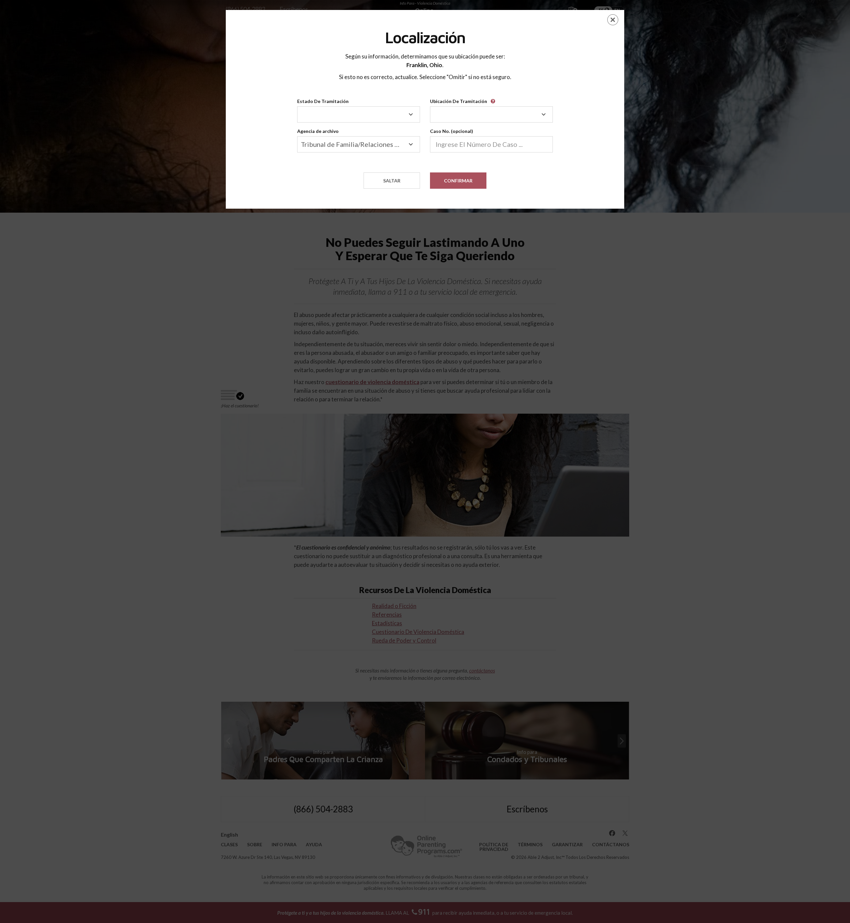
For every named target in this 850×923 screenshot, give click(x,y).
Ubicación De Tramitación (458, 101)
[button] (494, 99)
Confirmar (458, 180)
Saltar (391, 180)
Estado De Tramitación (323, 101)
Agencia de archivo (318, 131)
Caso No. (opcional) (451, 131)
